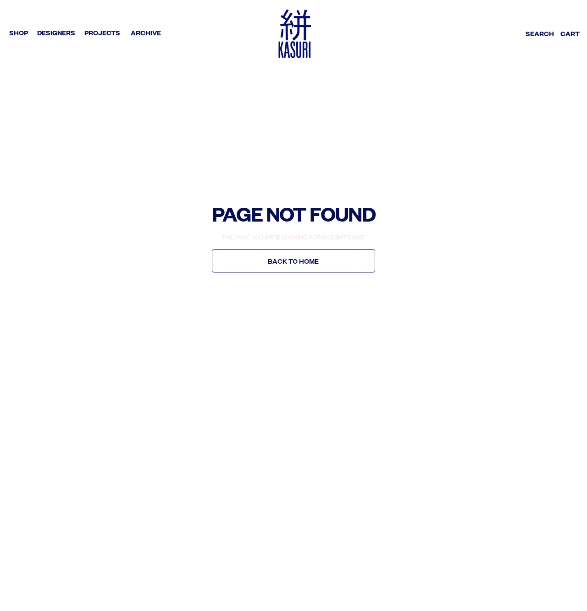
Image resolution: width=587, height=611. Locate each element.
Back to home (293, 261)
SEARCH (540, 33)
